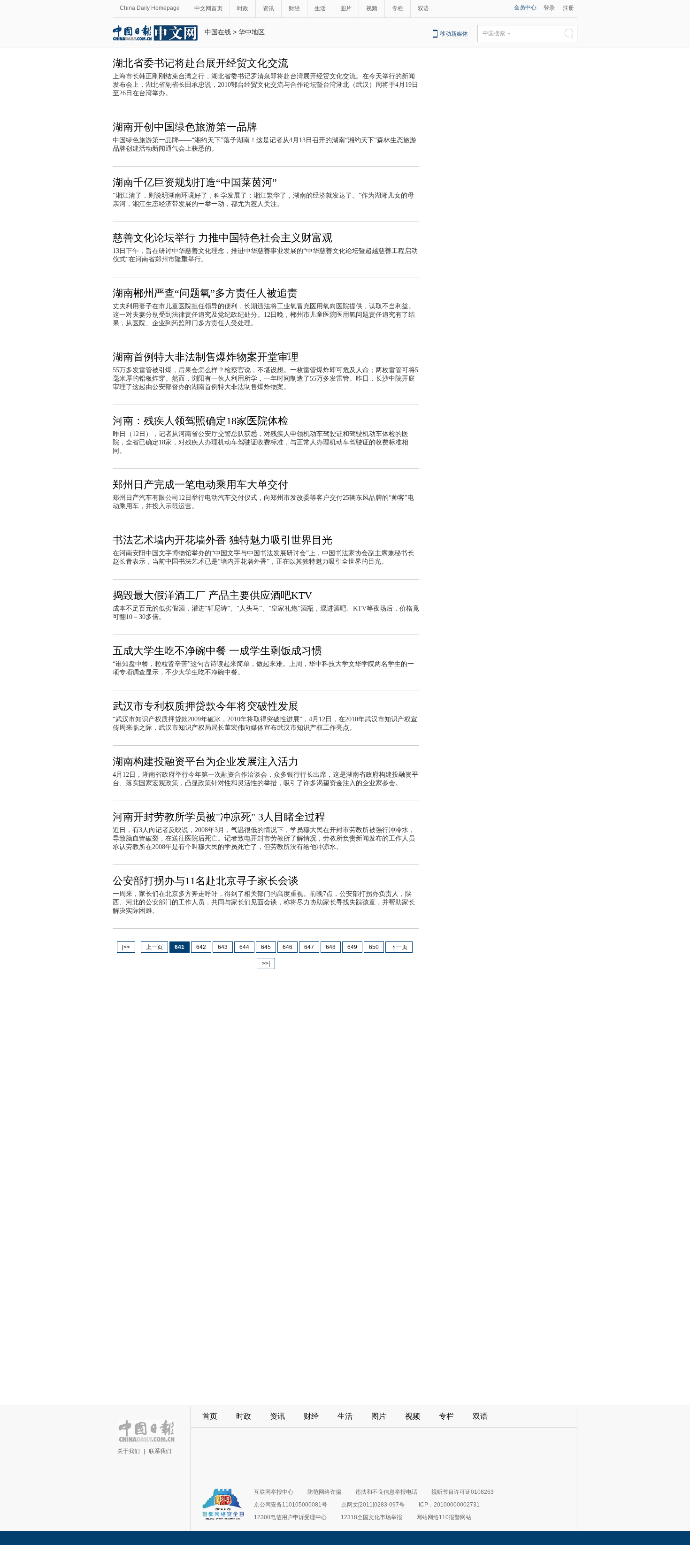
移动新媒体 (454, 34)
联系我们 (160, 1451)
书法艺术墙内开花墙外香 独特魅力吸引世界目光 (222, 540)
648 (331, 947)
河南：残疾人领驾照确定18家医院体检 (200, 421)
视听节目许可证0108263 (462, 1492)
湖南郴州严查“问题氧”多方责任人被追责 (205, 293)
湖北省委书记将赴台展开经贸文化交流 (200, 63)
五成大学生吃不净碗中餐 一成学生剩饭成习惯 (217, 651)
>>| (266, 963)
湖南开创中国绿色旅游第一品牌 (185, 127)
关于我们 (128, 1451)
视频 (371, 8)
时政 (242, 8)
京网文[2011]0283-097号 (373, 1504)
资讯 (268, 8)
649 (352, 947)
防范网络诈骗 (324, 1492)
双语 (423, 8)
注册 (568, 8)
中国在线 (218, 32)
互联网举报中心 (273, 1492)
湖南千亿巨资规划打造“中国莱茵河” (195, 182)
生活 (320, 8)
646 (287, 947)
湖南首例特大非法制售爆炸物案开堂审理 (206, 357)
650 (374, 947)
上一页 (154, 947)
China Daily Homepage (150, 8)
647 (309, 947)
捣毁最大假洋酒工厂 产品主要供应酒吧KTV (212, 595)
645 (266, 947)
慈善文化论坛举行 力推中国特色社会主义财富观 (222, 238)
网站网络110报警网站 (443, 1517)
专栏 (397, 8)
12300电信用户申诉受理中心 (290, 1517)
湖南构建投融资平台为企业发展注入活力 (206, 761)
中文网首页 (208, 8)
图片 (346, 8)
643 (223, 947)
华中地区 (251, 32)
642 (201, 947)
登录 (549, 8)
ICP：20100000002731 (449, 1504)
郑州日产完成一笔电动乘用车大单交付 (200, 484)
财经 (294, 8)
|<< (126, 947)
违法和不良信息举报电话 (386, 1492)
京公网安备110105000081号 (290, 1504)
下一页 (399, 947)
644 (244, 947)
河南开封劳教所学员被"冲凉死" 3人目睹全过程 (219, 817)
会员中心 (525, 7)
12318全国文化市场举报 (371, 1517)
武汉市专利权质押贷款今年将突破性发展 (206, 706)
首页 (209, 1416)
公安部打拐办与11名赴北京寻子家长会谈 (206, 881)
